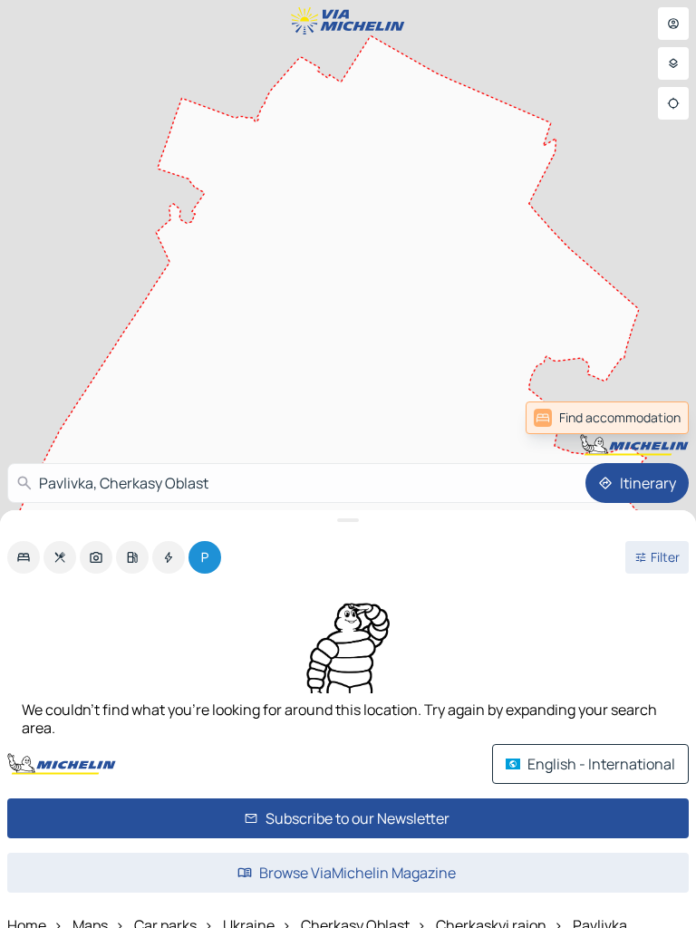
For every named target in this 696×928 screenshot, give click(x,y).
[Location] (673, 103)
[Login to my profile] (673, 23)
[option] (23, 557)
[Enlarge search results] (348, 520)
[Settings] (673, 63)
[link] (607, 417)
